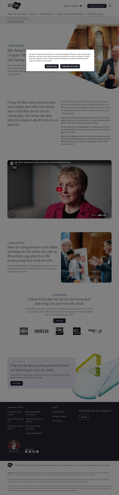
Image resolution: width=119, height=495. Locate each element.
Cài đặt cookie (52, 66)
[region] (60, 60)
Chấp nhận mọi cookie (70, 66)
